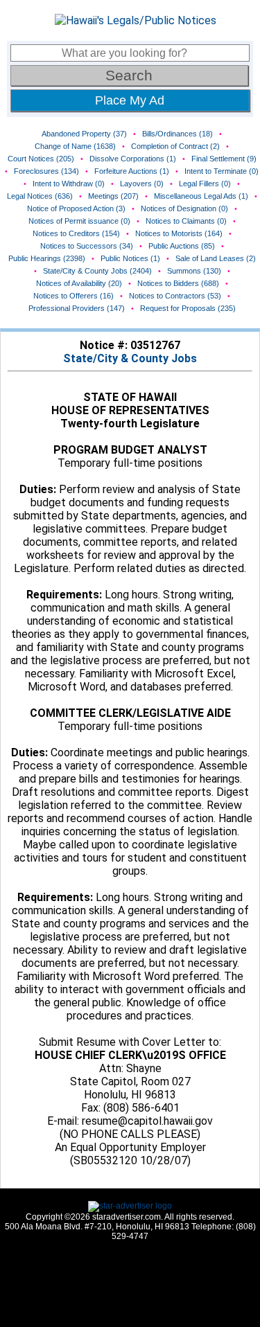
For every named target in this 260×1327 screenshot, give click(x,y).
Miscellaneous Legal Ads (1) (201, 196)
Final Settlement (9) (224, 158)
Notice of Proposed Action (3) (76, 208)
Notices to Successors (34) (86, 246)
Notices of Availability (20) (79, 283)
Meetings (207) (113, 196)
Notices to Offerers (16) (73, 296)
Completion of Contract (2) (175, 146)
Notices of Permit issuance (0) (79, 221)
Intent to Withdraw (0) (69, 183)
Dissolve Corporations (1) (132, 158)
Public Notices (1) (130, 258)
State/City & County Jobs (130, 358)
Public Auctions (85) (181, 246)
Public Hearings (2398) (46, 258)
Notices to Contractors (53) (175, 296)
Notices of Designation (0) (184, 208)
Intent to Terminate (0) (221, 171)
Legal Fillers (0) (205, 183)
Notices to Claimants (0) (186, 221)
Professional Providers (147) (76, 308)
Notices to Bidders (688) (178, 283)
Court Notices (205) (41, 158)
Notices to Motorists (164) (179, 233)
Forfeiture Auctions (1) (131, 171)
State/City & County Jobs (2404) (97, 271)
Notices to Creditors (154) (76, 233)
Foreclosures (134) (46, 171)
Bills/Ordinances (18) (177, 134)
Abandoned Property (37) (84, 134)
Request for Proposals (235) (188, 308)
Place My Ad (129, 100)
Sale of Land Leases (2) (215, 258)
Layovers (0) (142, 183)
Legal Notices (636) (40, 196)
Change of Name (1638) (75, 146)
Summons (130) (194, 271)
